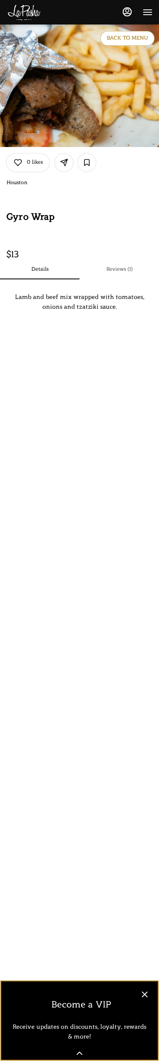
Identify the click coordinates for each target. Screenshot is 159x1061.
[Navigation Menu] (148, 12)
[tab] (40, 269)
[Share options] (64, 163)
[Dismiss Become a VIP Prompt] (145, 994)
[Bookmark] (87, 163)
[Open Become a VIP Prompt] (79, 1053)
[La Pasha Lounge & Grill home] (43, 12)
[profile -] (127, 12)
